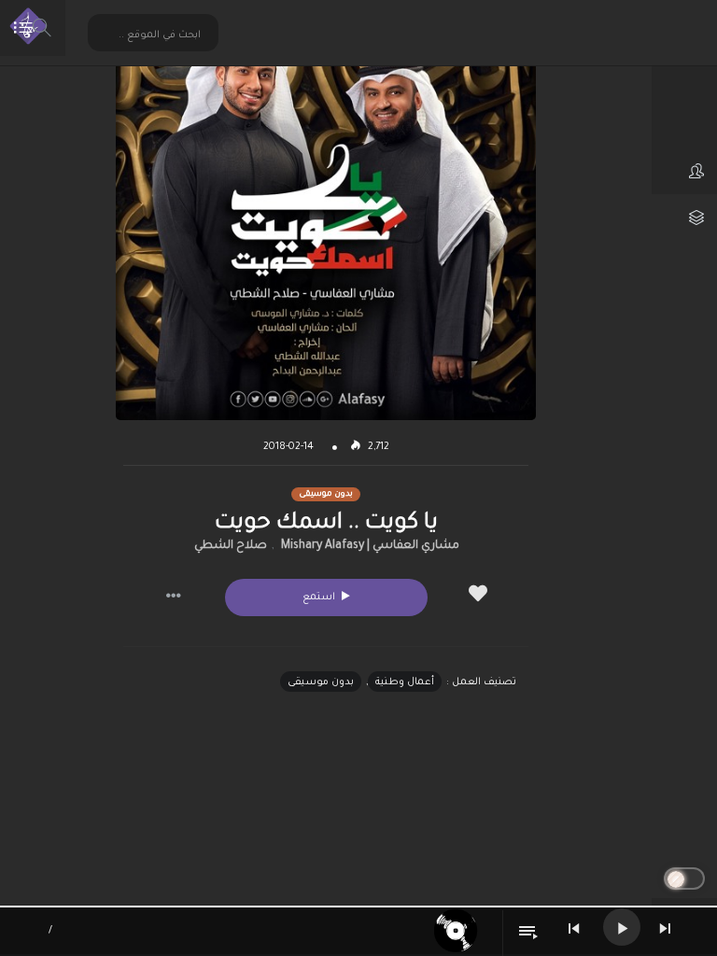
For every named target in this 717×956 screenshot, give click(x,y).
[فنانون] (684, 171)
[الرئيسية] (684, 77)
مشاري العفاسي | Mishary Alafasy (370, 546)
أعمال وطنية (404, 682)
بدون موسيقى (321, 682)
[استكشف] (684, 124)
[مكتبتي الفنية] (684, 217)
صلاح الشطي (230, 546)
